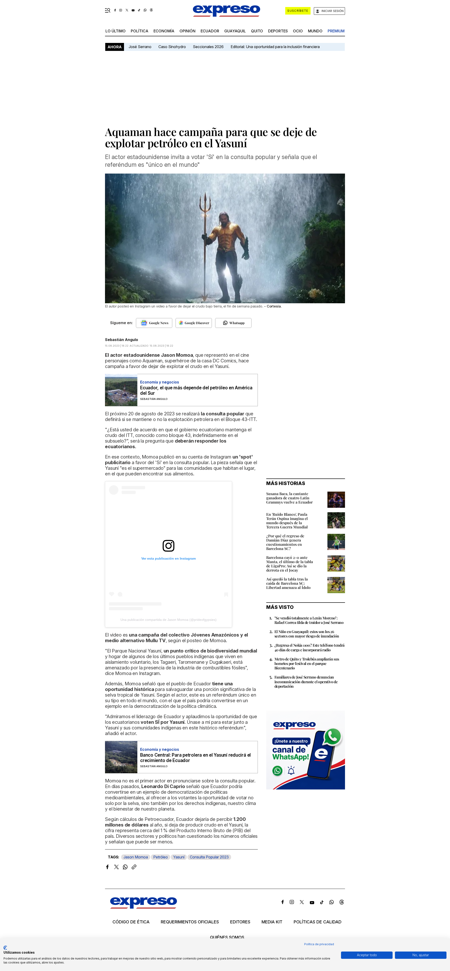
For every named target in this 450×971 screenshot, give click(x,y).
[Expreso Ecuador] (143, 907)
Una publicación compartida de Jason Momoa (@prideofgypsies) (168, 620)
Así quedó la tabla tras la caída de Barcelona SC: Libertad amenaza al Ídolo (288, 583)
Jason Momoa (136, 857)
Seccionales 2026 (208, 46)
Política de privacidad (319, 944)
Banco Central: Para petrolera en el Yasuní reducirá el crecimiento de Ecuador (195, 757)
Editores (240, 922)
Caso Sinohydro (172, 46)
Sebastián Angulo (121, 339)
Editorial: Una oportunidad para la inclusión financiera (276, 46)
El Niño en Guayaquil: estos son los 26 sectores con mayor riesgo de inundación (306, 633)
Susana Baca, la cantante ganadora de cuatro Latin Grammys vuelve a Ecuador (289, 497)
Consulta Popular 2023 (209, 857)
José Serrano (140, 46)
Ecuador (210, 31)
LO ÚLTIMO (115, 31)
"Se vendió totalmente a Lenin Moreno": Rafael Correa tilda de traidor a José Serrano (308, 620)
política (139, 31)
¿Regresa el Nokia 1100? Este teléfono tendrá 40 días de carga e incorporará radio (309, 647)
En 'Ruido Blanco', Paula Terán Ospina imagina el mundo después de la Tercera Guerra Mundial (287, 520)
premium (336, 31)
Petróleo (160, 857)
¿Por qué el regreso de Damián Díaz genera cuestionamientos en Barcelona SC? (285, 542)
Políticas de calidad (317, 922)
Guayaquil (235, 31)
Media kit (272, 922)
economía (164, 31)
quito (257, 31)
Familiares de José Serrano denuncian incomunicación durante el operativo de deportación (306, 681)
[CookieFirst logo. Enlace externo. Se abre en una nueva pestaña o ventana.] (5, 948)
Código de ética (131, 922)
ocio (298, 31)
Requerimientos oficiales (190, 922)
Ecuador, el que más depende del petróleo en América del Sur (196, 390)
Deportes (278, 31)
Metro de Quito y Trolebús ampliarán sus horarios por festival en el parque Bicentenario (306, 663)
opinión (187, 31)
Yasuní (178, 857)
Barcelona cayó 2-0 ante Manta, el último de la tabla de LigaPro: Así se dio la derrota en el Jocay (289, 564)
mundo (315, 31)
